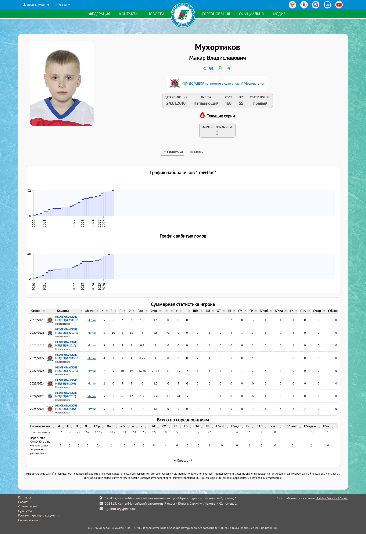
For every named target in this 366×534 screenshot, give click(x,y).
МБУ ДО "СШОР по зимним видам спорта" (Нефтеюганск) (223, 83)
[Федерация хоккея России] (292, 4)
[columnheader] (37, 311)
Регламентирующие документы (39, 515)
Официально (251, 13)
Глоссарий (184, 460)
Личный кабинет (38, 4)
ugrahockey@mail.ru (120, 508)
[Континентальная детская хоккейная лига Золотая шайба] (304, 4)
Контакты (128, 13)
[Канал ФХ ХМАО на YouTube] (339, 4)
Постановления (28, 520)
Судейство (25, 510)
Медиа (279, 13)
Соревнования (216, 13)
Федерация (99, 13)
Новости (155, 13)
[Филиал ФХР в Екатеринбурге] (315, 4)
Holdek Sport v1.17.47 (332, 498)
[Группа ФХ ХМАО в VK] (327, 4)
